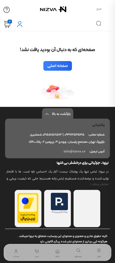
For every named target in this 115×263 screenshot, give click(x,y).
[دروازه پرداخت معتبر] (28, 222)
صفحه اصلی (57, 66)
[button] (36, 252)
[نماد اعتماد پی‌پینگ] (59, 212)
